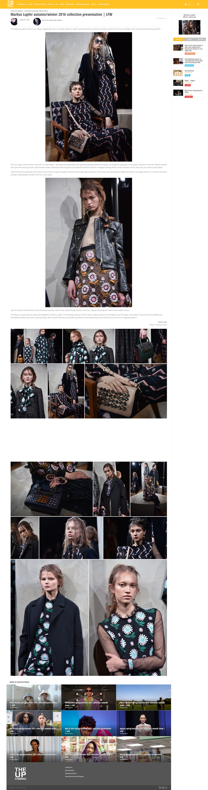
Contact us (68, 767)
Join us (93, 4)
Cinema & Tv (22, 4)
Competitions (103, 4)
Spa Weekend (189, 71)
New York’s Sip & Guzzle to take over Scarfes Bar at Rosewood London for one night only (194, 48)
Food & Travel (40, 4)
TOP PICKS (200, 39)
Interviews (70, 4)
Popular (179, 39)
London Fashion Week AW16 (36, 11)
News (62, 4)
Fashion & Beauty (82, 4)
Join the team (69, 770)
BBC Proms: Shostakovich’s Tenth (194, 91)
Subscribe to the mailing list (74, 776)
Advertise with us (71, 773)
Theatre (50, 4)
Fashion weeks (17, 11)
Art (56, 4)
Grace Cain (24, 20)
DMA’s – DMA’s (190, 81)
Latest (190, 39)
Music (30, 4)
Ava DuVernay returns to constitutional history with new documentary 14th (194, 60)
